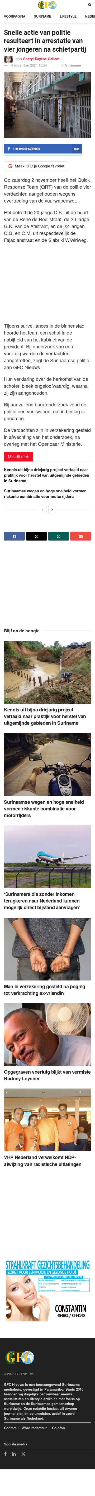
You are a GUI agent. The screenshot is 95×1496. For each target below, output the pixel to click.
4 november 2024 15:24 (29, 65)
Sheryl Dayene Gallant (41, 58)
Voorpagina (14, 16)
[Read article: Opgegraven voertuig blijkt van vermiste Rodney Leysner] (47, 1034)
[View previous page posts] (43, 509)
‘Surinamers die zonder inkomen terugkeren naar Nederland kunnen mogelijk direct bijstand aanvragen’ (42, 901)
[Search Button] (89, 5)
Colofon (58, 1427)
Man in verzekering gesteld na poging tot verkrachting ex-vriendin (44, 989)
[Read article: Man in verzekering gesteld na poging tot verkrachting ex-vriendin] (47, 949)
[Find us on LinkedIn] (14, 1454)
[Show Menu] (5, 5)
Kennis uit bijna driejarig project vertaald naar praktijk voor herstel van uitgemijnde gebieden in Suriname (46, 475)
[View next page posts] (52, 509)
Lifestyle (68, 16)
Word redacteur (34, 1427)
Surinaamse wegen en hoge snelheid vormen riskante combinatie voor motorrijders (45, 493)
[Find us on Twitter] (23, 1454)
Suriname (42, 16)
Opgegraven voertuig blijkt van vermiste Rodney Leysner (47, 1075)
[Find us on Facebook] (5, 1454)
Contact (10, 1427)
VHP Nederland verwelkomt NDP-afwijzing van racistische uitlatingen (43, 1160)
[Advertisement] (47, 281)
